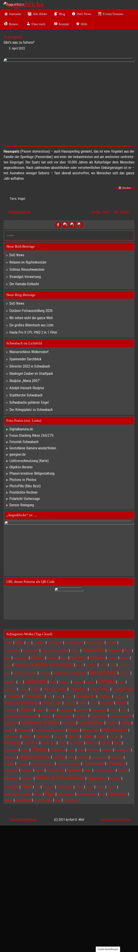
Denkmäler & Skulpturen (70, 673)
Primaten (93, 750)
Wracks (8, 800)
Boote (64, 658)
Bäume (79, 665)
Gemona (69, 696)
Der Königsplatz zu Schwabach (31, 409)
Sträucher (27, 778)
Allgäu (19, 643)
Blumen (37, 657)
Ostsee (105, 743)
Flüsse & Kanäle (54, 689)
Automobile (30, 651)
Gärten (82, 703)
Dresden (9, 682)
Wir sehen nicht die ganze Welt (31, 318)
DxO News (16, 255)
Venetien (111, 787)
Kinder (124, 710)
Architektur (54, 643)
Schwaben (11, 770)
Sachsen (83, 757)
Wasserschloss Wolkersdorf (29, 352)
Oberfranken (48, 743)
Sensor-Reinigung (21, 505)
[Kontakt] (80, 225)
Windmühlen (117, 794)
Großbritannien (51, 703)
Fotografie (78, 689)
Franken (13, 696)
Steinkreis (123, 770)
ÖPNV (58, 800)
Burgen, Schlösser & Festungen (43, 664)
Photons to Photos (22, 480)
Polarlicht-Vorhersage (24, 498)
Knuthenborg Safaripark (21, 716)
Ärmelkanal (23, 800)
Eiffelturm (64, 682)
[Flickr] (65, 225)
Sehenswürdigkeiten (104, 770)
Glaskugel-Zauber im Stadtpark (31, 373)
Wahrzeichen (65, 794)
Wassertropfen (87, 794)
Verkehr (38, 794)
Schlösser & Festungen (68, 763)
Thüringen (11, 787)
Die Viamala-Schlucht (24, 284)
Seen (87, 770)
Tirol (37, 787)
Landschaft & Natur (39, 722)
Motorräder (59, 736)
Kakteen (40, 710)
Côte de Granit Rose (25, 673)
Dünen (52, 682)
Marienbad (24, 730)
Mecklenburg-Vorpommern (49, 730)
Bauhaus (75, 650)
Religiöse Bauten (34, 757)
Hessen (94, 703)
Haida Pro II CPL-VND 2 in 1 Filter (33, 332)
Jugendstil (10, 710)
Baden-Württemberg (54, 651)
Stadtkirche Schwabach (25, 395)
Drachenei (124, 673)
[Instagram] (73, 225)
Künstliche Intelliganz (121, 716)
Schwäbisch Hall (55, 770)
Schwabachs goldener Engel (29, 402)
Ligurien (112, 722)
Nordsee (101, 737)
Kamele (52, 710)
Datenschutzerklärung (23, 819)
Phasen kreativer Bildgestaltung (31, 473)
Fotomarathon (99, 689)
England (78, 682)
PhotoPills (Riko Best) (25, 486)
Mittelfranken (114, 730)
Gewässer (85, 696)
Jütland (26, 709)
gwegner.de (17, 454)
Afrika (8, 643)
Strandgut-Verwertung (25, 277)
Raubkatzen (122, 750)
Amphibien (39, 643)
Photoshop (57, 750)
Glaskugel (104, 697)
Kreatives (81, 716)
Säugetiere (97, 778)
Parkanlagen (11, 750)
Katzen (113, 710)
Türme (79, 787)
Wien (102, 794)
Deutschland (103, 672)
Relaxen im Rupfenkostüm (27, 262)
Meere (73, 730)
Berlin (7, 658)
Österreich (70, 800)
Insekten (106, 703)
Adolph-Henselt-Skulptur (26, 388)
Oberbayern (30, 743)
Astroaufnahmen (74, 643)
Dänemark (36, 681)
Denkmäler (44, 673)
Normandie (114, 736)
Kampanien (66, 710)
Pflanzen (39, 749)
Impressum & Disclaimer (115, 819)
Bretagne (97, 657)
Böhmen (91, 665)
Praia (80, 750)
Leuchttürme (91, 722)
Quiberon (107, 750)
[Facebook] (58, 225)
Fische (35, 689)
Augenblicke (24, 4)
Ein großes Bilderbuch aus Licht (31, 325)
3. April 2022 (17, 48)
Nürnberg (12, 742)
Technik (115, 778)
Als (28, 643)
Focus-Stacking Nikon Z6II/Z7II (31, 435)
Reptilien (59, 757)
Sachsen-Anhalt (99, 757)
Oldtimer (92, 743)
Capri (113, 665)
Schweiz (39, 770)
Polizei (71, 750)
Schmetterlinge (93, 763)
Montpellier (43, 737)
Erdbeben (90, 682)
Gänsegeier (70, 703)
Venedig (100, 787)
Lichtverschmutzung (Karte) (29, 461)
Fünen (58, 696)
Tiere (13, 198)
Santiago (116, 757)
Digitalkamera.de (21, 429)
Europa (106, 681)
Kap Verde (82, 710)
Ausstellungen (12, 651)
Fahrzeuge (10, 689)
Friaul (49, 696)
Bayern (114, 650)
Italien (121, 702)
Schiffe (9, 763)
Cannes (103, 665)
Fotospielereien (122, 689)
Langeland (68, 723)
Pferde (25, 750)
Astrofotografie (95, 643)
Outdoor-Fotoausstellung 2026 (31, 310)
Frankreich (34, 696)
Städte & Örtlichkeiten (59, 777)
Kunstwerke (98, 716)
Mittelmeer (11, 737)
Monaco (27, 737)
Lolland (126, 723)
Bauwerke (93, 649)
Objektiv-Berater (21, 467)
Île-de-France (43, 800)
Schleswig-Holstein (42, 763)
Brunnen (112, 658)
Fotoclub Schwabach (23, 442)
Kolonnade (46, 716)
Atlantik (111, 643)
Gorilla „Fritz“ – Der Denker (111, 212)
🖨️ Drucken (124, 188)
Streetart (11, 778)
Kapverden (99, 710)
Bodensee (52, 658)
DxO (20, 682)
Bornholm (78, 657)
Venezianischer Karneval (17, 794)
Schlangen (22, 763)
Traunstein (48, 787)
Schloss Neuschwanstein (26, 269)
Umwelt (89, 787)
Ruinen (70, 757)
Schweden (26, 770)
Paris (117, 743)
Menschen (90, 730)
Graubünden (120, 696)
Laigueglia (11, 723)
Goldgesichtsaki (19, 212)
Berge (127, 651)
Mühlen (88, 736)
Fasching (23, 689)
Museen (73, 736)
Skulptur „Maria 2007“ (24, 381)
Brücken (124, 658)
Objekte (62, 743)
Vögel (21, 198)
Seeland (74, 770)
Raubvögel (10, 757)
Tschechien (65, 787)
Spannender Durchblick (25, 359)
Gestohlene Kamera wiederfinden (32, 448)
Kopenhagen (63, 716)
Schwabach (116, 763)
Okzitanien (76, 743)
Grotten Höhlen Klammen (21, 703)
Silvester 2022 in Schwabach (29, 366)
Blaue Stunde (20, 658)
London (9, 730)
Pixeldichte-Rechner (23, 492)
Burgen (8, 665)
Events (121, 682)
